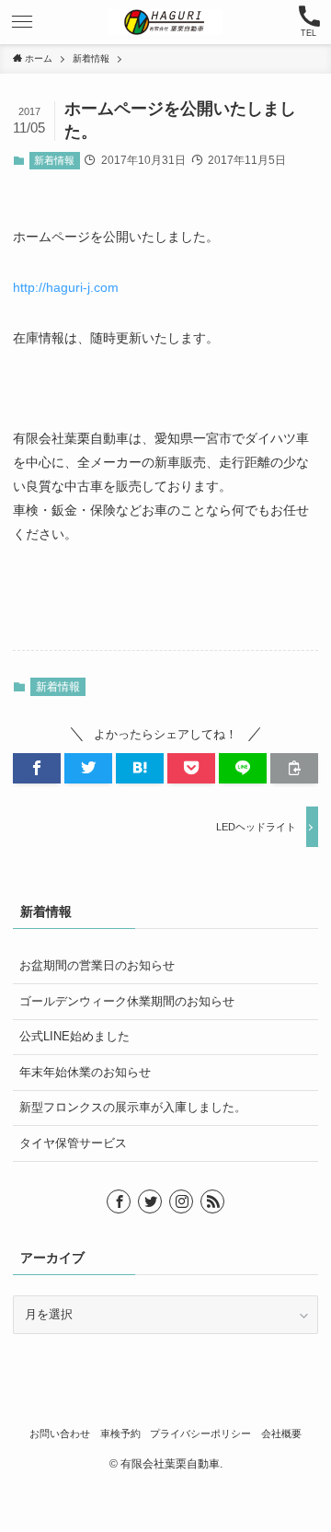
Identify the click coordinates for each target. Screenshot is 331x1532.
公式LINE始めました (74, 1036)
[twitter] (150, 1201)
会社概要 (281, 1433)
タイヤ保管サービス (73, 1143)
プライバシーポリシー (200, 1433)
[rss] (212, 1201)
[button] (22, 22)
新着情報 (54, 160)
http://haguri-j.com (66, 287)
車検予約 (120, 1433)
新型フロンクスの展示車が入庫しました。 (132, 1107)
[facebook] (119, 1201)
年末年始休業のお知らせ (85, 1072)
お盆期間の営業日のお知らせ (97, 965)
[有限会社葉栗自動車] (165, 22)
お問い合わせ (59, 1433)
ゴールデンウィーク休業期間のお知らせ (126, 1001)
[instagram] (181, 1201)
